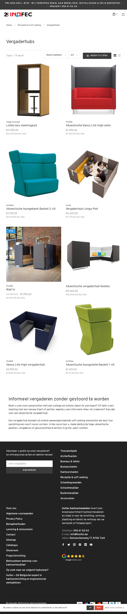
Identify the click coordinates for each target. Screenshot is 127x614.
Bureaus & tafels (70, 461)
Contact (10, 534)
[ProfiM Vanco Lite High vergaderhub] (33, 330)
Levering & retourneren (19, 529)
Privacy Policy (14, 519)
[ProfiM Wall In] (33, 255)
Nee (99, 607)
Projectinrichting (15, 555)
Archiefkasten (68, 456)
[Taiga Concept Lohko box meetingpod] (33, 91)
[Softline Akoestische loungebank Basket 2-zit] (33, 174)
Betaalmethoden (15, 524)
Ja (90, 607)
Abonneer (29, 470)
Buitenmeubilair (69, 493)
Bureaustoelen (68, 466)
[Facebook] (63, 545)
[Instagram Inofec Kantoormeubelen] (74, 545)
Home (9, 25)
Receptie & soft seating (29, 25)
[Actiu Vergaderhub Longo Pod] (93, 174)
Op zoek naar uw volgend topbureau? (27, 570)
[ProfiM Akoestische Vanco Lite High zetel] (93, 91)
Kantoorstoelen (69, 472)
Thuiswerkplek (68, 451)
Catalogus (12, 545)
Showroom (12, 550)
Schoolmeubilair (69, 488)
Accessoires (67, 498)
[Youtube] (91, 545)
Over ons (11, 508)
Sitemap (11, 540)
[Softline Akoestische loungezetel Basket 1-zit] (93, 330)
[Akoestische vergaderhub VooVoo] (93, 255)
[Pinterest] (80, 545)
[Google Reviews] (73, 560)
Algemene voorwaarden (19, 513)
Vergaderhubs (53, 25)
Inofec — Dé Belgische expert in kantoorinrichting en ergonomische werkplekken (26, 579)
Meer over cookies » (114, 608)
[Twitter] (69, 545)
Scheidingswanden (71, 482)
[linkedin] (85, 545)
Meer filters (99, 55)
